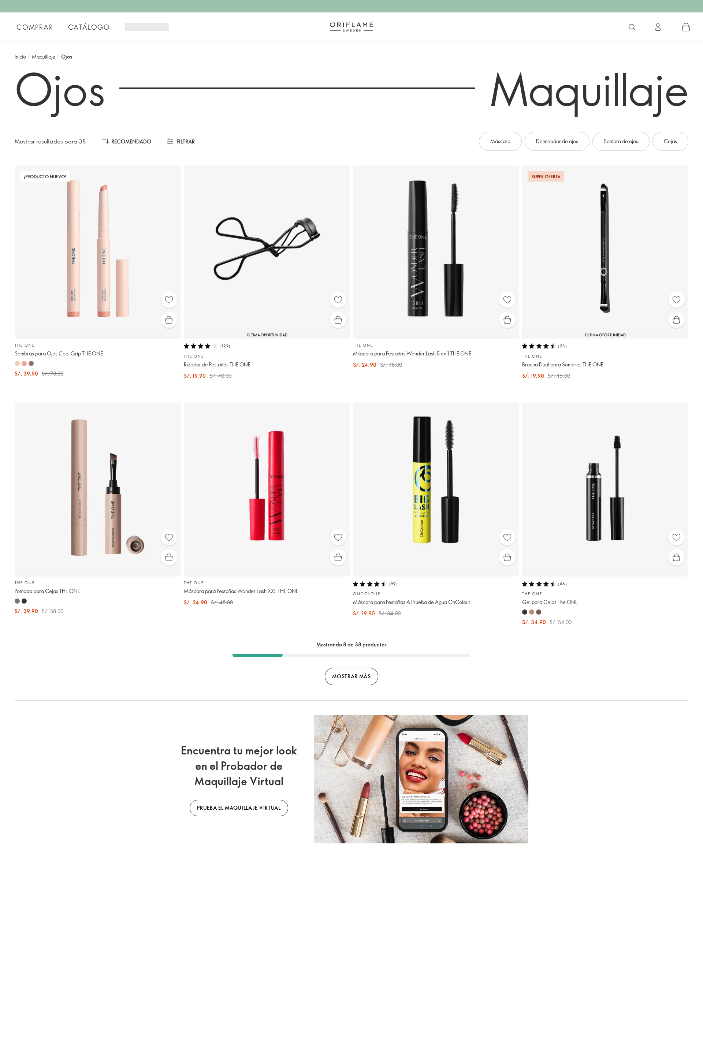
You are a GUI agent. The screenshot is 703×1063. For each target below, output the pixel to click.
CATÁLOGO (89, 27)
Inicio (20, 56)
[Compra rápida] (169, 320)
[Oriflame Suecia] (351, 26)
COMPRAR (34, 27)
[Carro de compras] (686, 27)
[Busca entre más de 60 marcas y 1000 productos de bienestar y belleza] (631, 27)
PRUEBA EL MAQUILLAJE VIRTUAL (239, 807)
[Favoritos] (169, 299)
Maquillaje (43, 56)
